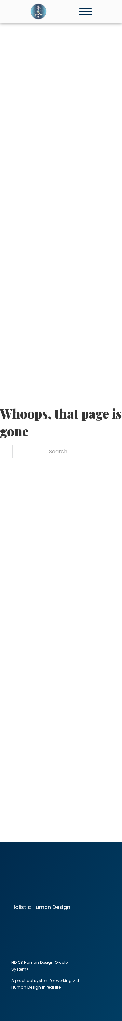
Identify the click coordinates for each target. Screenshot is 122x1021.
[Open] (85, 11)
